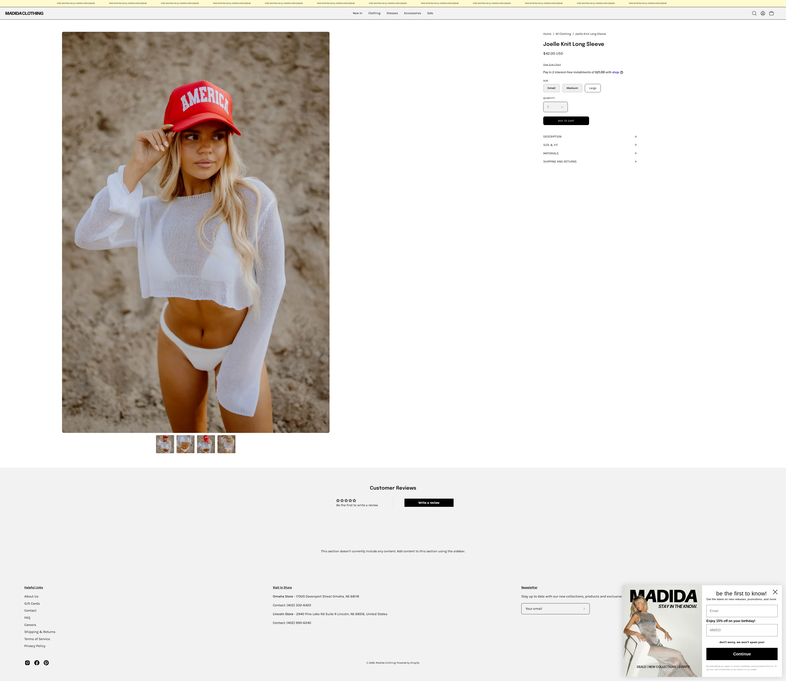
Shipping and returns (560, 161)
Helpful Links (33, 587)
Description (552, 136)
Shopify (414, 662)
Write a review (428, 503)
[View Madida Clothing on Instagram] (27, 663)
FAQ (27, 617)
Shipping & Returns (39, 632)
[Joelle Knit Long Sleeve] (165, 444)
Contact (30, 610)
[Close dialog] (775, 592)
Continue (742, 654)
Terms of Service (37, 639)
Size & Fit (550, 145)
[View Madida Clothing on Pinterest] (46, 663)
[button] (754, 13)
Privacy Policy (34, 646)
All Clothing (563, 34)
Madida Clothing (386, 662)
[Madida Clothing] (24, 13)
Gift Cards (32, 603)
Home (547, 34)
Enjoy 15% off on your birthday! (730, 621)
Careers (30, 625)
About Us (31, 596)
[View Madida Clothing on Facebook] (37, 663)
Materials (551, 153)
